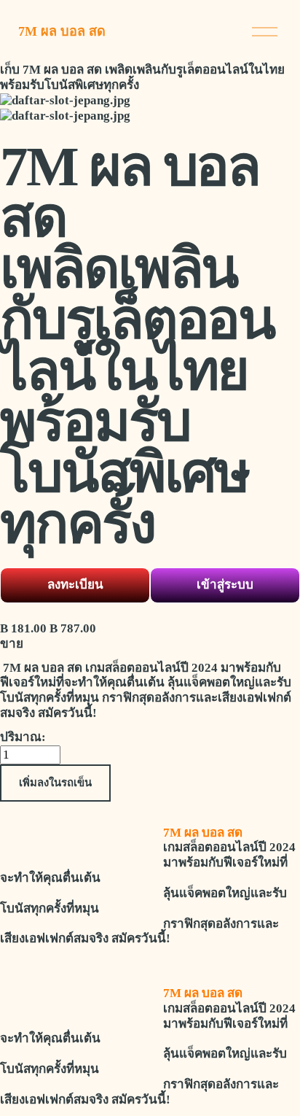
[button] (55, 783)
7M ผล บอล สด (62, 31)
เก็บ (10, 70)
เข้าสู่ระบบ (225, 585)
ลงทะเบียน (75, 585)
